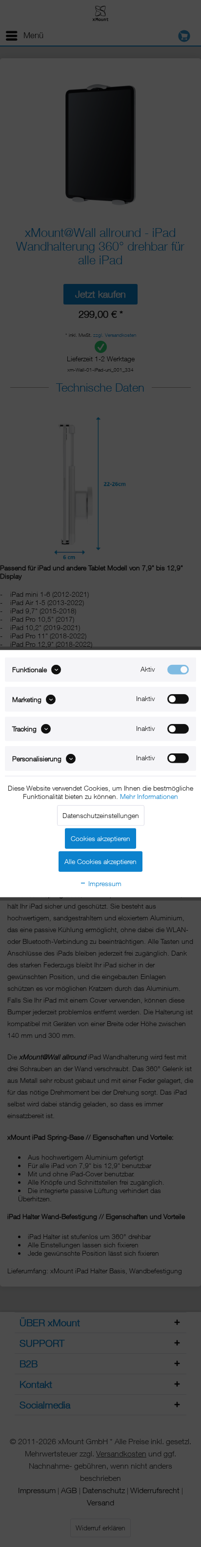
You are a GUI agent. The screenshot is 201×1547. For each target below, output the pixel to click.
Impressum (103, 883)
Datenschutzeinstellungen (100, 815)
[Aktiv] (178, 670)
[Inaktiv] (178, 699)
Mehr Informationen (149, 796)
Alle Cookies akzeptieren (100, 861)
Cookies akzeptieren (100, 838)
